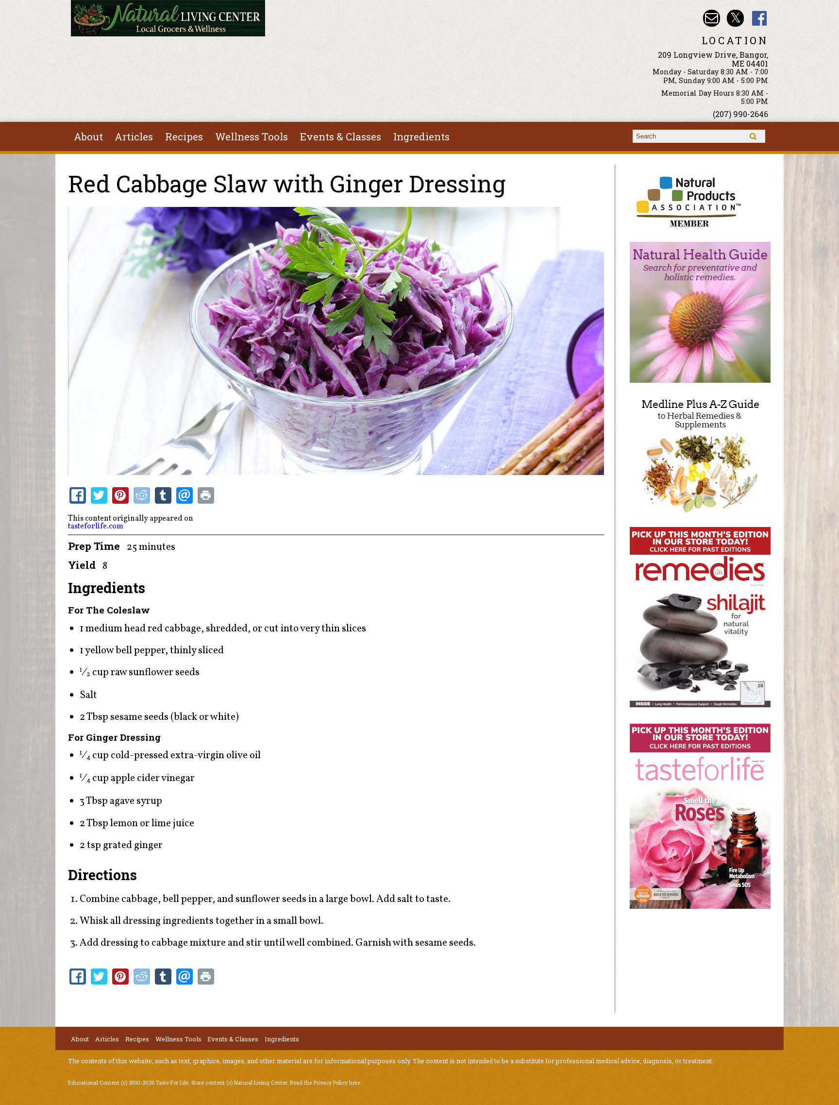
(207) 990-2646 (740, 114)
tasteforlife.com (95, 526)
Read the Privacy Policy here (325, 1082)
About (88, 136)
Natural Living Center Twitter (735, 18)
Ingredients (421, 136)
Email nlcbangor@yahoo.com (711, 18)
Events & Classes (340, 136)
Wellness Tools (251, 136)
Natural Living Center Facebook (759, 18)
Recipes (184, 136)
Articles (134, 136)
